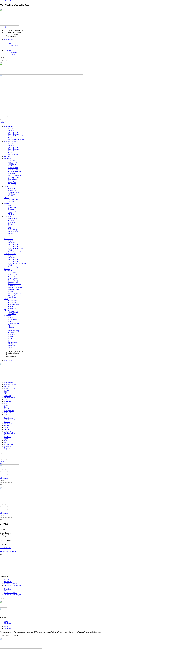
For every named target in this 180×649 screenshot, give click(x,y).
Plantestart (11, 233)
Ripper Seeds (12, 179)
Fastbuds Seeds (13, 169)
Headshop (7, 203)
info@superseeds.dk (9, 551)
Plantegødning (13, 231)
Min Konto (7, 623)
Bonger (10, 205)
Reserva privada (13, 177)
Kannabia (11, 173)
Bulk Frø (7, 156)
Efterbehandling (13, 218)
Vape (10, 213)
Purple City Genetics (15, 175)
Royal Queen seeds (14, 181)
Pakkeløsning (12, 230)
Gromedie (11, 220)
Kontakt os (7, 580)
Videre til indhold (5, 1)
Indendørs (11, 130)
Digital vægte (12, 207)
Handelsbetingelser (10, 583)
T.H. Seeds (12, 184)
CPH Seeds (12, 164)
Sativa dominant (13, 134)
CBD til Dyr (12, 196)
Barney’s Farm (13, 162)
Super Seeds (12, 183)
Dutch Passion (13, 168)
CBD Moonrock (13, 192)
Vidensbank (8, 582)
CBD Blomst (12, 188)
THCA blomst (13, 199)
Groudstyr (7, 216)
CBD (10, 138)
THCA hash (12, 201)
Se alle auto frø (13, 154)
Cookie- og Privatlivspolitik (13, 585)
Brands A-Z (8, 158)
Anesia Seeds (12, 160)
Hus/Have (11, 222)
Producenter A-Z (9, 388)
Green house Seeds (14, 171)
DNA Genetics (13, 166)
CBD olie (11, 194)
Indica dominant (13, 132)
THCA (6, 198)
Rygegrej (11, 209)
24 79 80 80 (5, 548)
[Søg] (1, 62)
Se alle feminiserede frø (16, 139)
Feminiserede (8, 126)
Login (6, 621)
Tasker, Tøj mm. (13, 211)
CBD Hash (12, 190)
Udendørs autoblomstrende (17, 151)
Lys (9, 228)
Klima (10, 226)
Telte (10, 235)
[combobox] (9, 60)
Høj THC (11, 128)
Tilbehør (11, 214)
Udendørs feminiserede (16, 136)
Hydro (10, 224)
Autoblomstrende (10, 141)
